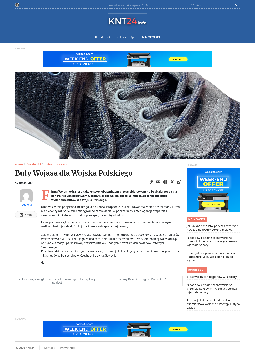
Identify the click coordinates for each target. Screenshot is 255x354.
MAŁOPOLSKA (151, 37)
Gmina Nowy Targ (55, 164)
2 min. (28, 215)
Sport (134, 37)
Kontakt (49, 348)
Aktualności (102, 37)
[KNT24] (127, 20)
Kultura (121, 37)
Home (19, 164)
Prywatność (68, 348)
